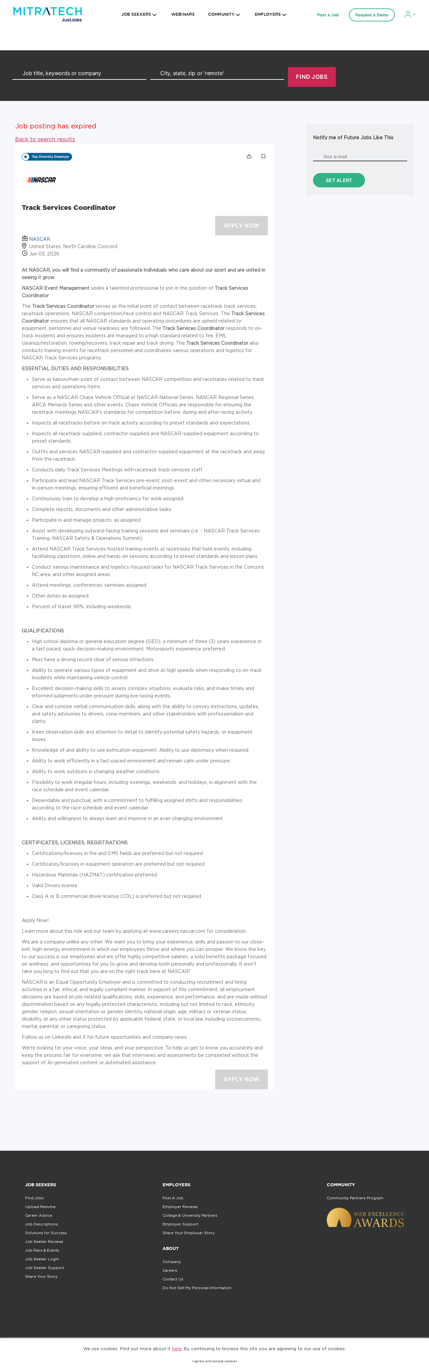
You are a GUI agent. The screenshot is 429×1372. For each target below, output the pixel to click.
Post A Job (173, 1198)
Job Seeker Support (44, 1268)
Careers (170, 1270)
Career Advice (38, 1215)
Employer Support (180, 1224)
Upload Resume (40, 1207)
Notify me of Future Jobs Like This (353, 137)
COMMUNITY (221, 14)
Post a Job (328, 15)
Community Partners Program (355, 1198)
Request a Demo (371, 15)
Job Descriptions (41, 1224)
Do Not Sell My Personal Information (197, 1288)
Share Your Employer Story (189, 1233)
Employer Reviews (180, 1207)
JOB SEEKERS (136, 14)
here (177, 1348)
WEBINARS (183, 14)
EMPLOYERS (268, 14)
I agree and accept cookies (214, 1361)
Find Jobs (34, 1198)
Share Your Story (41, 1276)
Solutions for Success (46, 1233)
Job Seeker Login (42, 1259)
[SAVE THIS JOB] (263, 156)
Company (172, 1262)
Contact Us (173, 1279)
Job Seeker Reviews (44, 1242)
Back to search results (45, 139)
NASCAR (39, 238)
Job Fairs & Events (42, 1250)
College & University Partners (190, 1215)
